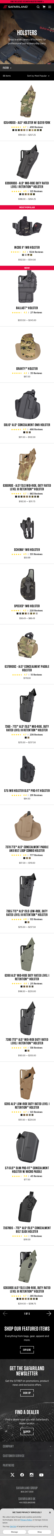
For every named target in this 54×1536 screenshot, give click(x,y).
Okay (39, 1532)
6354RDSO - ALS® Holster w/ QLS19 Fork (27, 110)
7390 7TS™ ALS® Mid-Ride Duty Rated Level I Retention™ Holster (27, 1029)
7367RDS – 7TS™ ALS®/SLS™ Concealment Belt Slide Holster (27, 1216)
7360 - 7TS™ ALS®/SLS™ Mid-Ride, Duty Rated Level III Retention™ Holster (27, 716)
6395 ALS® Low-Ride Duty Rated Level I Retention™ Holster (27, 1094)
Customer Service (13, 1456)
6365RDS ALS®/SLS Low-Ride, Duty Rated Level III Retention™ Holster (27, 1278)
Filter (6, 67)
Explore (27, 1350)
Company (8, 1446)
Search (27, 1431)
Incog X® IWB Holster (27, 235)
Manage (14, 1532)
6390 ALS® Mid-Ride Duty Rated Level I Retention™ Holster (27, 965)
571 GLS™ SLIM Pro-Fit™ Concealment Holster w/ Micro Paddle (27, 1156)
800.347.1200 (27, 1491)
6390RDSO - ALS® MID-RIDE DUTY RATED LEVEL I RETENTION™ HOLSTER (27, 173)
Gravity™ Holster (27, 354)
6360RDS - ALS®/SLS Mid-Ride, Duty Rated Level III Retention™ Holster (27, 475)
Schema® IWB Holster (27, 535)
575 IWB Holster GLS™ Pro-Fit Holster (27, 776)
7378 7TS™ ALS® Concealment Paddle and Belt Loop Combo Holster (27, 837)
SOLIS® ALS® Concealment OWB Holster (27, 413)
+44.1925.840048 (27, 1502)
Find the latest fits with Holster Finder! (27, 2)
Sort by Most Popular (37, 76)
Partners (8, 1465)
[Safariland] (15, 6)
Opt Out (13, 1526)
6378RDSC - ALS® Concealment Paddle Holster (27, 654)
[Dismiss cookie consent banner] (50, 1512)
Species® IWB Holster (27, 594)
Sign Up (27, 1393)
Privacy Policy (26, 1520)
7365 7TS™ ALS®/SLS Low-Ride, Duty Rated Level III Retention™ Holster (27, 901)
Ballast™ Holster (27, 296)
